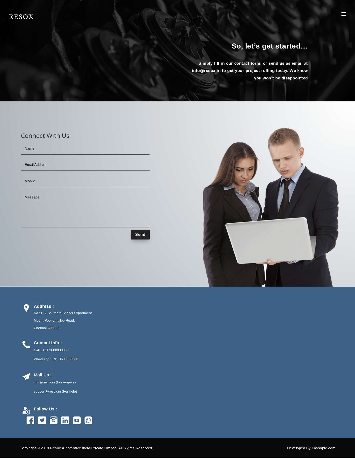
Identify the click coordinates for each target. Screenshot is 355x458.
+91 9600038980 (56, 350)
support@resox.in (47, 391)
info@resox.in (206, 70)
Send (140, 235)
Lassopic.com (323, 448)
